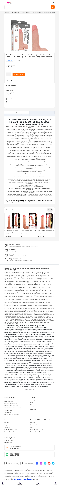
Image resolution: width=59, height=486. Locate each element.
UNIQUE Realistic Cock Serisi (11, 405)
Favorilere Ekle (12, 99)
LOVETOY (9, 60)
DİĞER (5, 400)
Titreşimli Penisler (8, 409)
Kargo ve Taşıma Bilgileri (10, 431)
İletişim (32, 402)
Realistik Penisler (26, 12)
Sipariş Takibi (7, 427)
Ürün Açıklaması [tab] (17, 112)
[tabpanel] (29, 160)
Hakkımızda (33, 409)
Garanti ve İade (8, 434)
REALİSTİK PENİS (15, 12)
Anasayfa (6, 12)
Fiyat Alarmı (12, 102)
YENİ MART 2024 (8, 410)
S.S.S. (31, 404)
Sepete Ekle (18, 74)
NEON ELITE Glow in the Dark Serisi (12, 407)
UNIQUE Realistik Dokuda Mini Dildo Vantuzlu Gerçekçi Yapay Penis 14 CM (46, 231)
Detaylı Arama (33, 407)
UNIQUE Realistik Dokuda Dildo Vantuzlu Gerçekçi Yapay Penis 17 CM (12, 231)
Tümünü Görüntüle (29, 389)
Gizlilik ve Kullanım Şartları (10, 429)
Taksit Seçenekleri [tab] (17, 115)
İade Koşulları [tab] (42, 115)
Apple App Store (28, 463)
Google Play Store (13, 463)
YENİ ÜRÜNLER (7, 412)
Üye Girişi (32, 400)
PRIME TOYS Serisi (8, 401)
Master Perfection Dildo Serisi (11, 414)
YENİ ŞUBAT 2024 (8, 416)
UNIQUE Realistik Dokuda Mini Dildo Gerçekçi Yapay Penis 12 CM (29, 231)
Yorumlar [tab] (42, 112)
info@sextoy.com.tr (9, 442)
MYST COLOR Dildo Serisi (10, 403)
